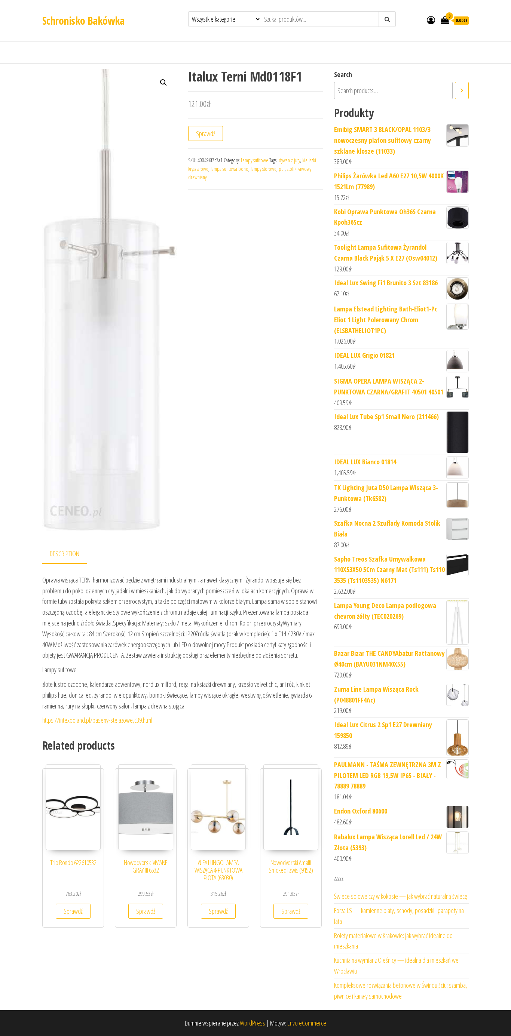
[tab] (70, 554)
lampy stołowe (263, 168)
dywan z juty (289, 160)
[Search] (462, 90)
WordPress (252, 1022)
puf (282, 168)
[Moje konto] (431, 19)
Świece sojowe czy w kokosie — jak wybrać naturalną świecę (400, 896)
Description (64, 553)
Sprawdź (205, 133)
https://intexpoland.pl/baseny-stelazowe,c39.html (97, 720)
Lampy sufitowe (254, 160)
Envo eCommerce (306, 1022)
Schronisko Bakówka (83, 20)
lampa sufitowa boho (229, 168)
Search (343, 74)
